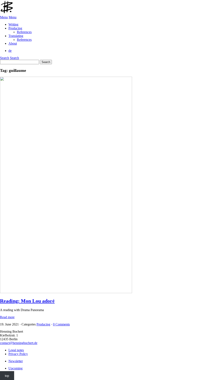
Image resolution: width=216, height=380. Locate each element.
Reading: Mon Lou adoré (27, 301)
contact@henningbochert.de (18, 343)
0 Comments (61, 324)
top (7, 375)
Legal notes (16, 350)
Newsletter (15, 361)
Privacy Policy (18, 354)
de (10, 50)
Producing (43, 324)
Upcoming (15, 368)
